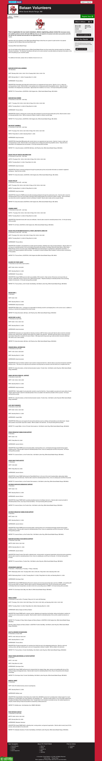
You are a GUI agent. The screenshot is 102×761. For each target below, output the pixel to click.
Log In (83, 2)
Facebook (72, 746)
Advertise (43, 752)
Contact (16, 16)
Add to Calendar (78, 30)
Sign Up (89, 2)
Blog (42, 750)
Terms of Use (47, 758)
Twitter (71, 747)
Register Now (86, 16)
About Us (43, 746)
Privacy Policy (55, 758)
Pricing (13, 749)
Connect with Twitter (82, 49)
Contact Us (43, 749)
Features (13, 747)
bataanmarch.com (38, 57)
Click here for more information (59, 759)
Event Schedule (78, 32)
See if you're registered (83, 35)
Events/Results (14, 746)
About (10, 16)
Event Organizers (15, 750)
